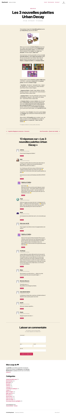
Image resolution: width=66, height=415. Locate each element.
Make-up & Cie (33, 8)
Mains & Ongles (9, 391)
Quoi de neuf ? (9, 396)
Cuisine (7, 390)
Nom (21, 344)
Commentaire (22, 335)
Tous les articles (9, 405)
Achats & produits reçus (11, 379)
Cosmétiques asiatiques (11, 388)
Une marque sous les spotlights (13, 401)
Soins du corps (9, 398)
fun (28, 124)
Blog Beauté (5, 2)
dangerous (23, 124)
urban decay (38, 124)
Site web (21, 348)
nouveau (31, 124)
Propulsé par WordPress (19, 412)
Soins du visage (9, 399)
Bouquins (8, 384)
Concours (8, 387)
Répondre (21, 155)
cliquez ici (8, 372)
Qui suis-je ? (57, 2)
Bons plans (8, 382)
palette (34, 124)
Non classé (8, 394)
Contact (15, 405)
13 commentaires (40, 20)
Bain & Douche (9, 381)
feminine (26, 124)
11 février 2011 (32, 20)
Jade (26, 20)
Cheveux (8, 385)
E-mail (34, 344)
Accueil (45, 2)
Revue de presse (51, 2)
